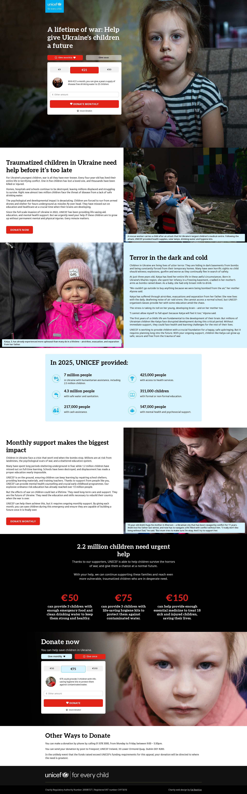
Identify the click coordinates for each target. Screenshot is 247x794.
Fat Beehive (196, 789)
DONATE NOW (19, 230)
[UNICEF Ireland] (54, 6)
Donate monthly (23, 521)
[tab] (65, 57)
